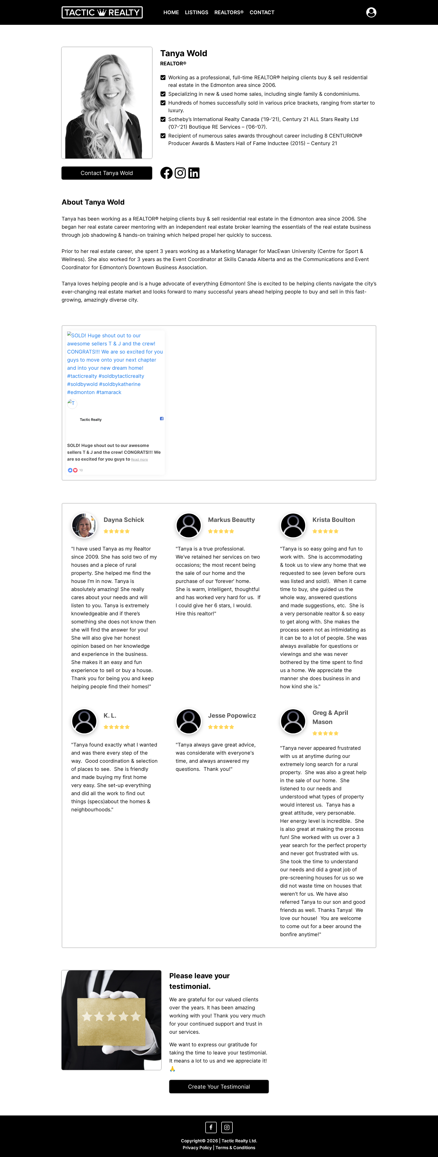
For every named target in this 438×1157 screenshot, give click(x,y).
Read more (139, 459)
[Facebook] (210, 1127)
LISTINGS (196, 12)
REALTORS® (229, 12)
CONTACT (262, 12)
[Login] (371, 12)
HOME (171, 12)
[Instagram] (226, 1127)
